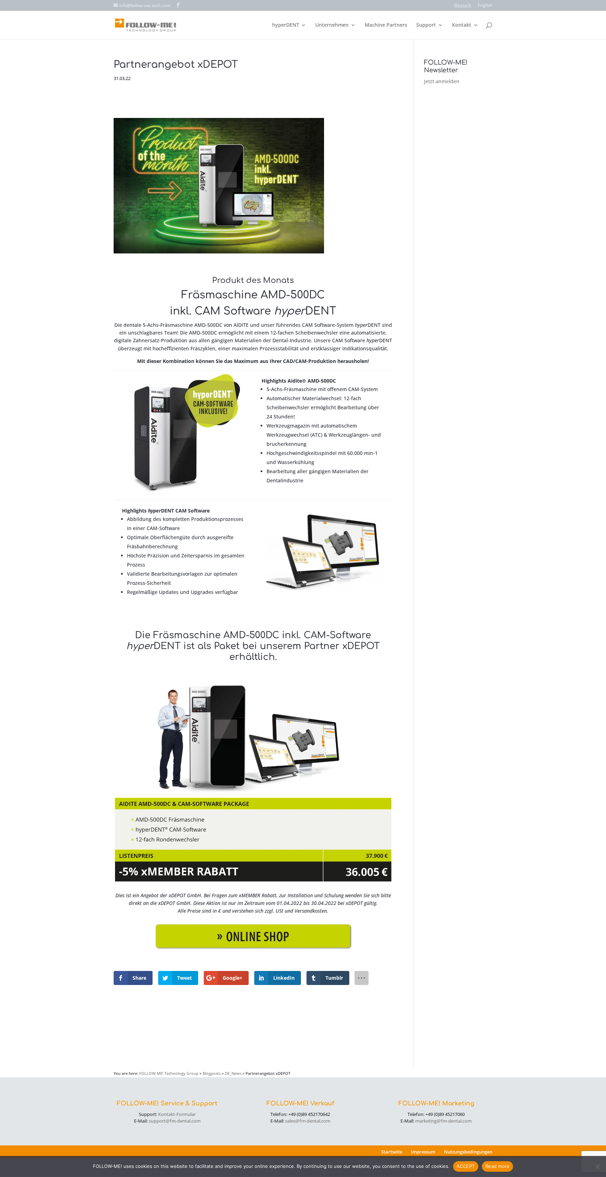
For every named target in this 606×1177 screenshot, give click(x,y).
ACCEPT (466, 1166)
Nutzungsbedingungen (468, 1152)
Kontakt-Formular (177, 1114)
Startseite (391, 1152)
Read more (497, 1166)
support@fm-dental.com (175, 1121)
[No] (597, 1166)
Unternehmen (332, 25)
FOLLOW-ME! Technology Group (168, 1073)
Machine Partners (386, 25)
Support (426, 25)
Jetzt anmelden (441, 81)
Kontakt (461, 25)
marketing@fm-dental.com (443, 1121)
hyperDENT (285, 25)
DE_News (233, 1073)
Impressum (423, 1152)
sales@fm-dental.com (307, 1121)
